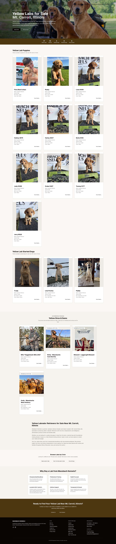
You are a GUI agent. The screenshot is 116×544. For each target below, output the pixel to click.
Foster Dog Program (97, 4)
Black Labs (70, 531)
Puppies (69, 523)
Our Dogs (34, 4)
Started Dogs (70, 524)
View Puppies (62, 512)
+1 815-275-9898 (90, 532)
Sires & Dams (89, 526)
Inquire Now (16, 29)
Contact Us (53, 512)
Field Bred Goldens (72, 529)
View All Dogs (26, 29)
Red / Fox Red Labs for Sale (59, 461)
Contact (107, 4)
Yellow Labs (70, 533)
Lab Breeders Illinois (91, 524)
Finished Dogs (71, 526)
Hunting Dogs (71, 528)
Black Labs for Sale (45, 461)
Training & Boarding (83, 4)
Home (21, 4)
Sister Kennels (52, 529)
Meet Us (27, 4)
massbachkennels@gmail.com (93, 533)
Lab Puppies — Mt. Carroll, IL (92, 523)
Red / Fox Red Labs (72, 534)
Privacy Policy (52, 531)
